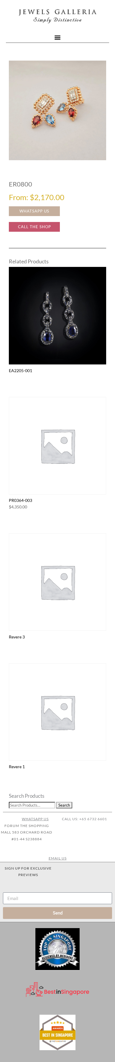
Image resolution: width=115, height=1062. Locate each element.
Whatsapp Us (35, 819)
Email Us (58, 858)
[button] (58, 37)
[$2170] (57, 110)
